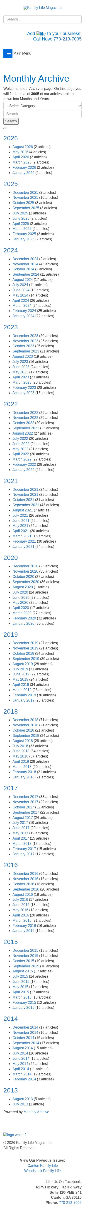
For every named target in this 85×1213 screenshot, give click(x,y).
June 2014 (21, 1058)
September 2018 (26, 735)
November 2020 (25, 571)
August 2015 (23, 971)
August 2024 (23, 280)
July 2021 (20, 515)
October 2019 (23, 653)
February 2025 (24, 234)
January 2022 (23, 470)
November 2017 (25, 802)
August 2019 (23, 664)
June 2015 (21, 982)
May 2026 (20, 152)
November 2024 (25, 264)
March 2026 (22, 162)
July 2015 (20, 976)
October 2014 (23, 1038)
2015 (10, 941)
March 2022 (22, 459)
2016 (10, 864)
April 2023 (21, 377)
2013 (10, 1090)
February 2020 (24, 618)
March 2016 (22, 920)
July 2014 (20, 1053)
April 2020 (21, 608)
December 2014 (25, 1027)
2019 (10, 634)
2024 (10, 250)
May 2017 (20, 833)
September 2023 (26, 351)
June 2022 (21, 444)
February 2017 (24, 849)
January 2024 (23, 316)
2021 (10, 480)
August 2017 (23, 818)
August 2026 (23, 147)
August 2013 (23, 1099)
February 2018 (24, 772)
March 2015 (22, 997)
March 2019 (22, 690)
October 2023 (23, 346)
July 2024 (20, 285)
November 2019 (25, 648)
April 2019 (21, 685)
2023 (10, 327)
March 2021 (22, 536)
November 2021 (25, 494)
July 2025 (20, 213)
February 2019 (24, 695)
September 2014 (26, 1043)
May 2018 (20, 756)
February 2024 (24, 311)
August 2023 (23, 356)
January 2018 (23, 777)
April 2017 (21, 838)
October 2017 (23, 807)
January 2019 (23, 700)
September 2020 (26, 582)
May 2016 (20, 910)
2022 (10, 404)
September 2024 (26, 274)
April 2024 (21, 300)
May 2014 (20, 1064)
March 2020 (22, 613)
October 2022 (23, 423)
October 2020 (23, 577)
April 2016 (21, 915)
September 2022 (26, 428)
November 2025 (25, 197)
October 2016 (23, 884)
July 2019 (20, 669)
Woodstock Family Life (42, 1171)
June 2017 (21, 828)
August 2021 (23, 510)
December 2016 (25, 874)
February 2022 (24, 464)
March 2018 (22, 767)
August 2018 (23, 741)
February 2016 (24, 926)
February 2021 (24, 541)
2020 (10, 557)
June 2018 (21, 751)
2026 (10, 138)
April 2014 (21, 1069)
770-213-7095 (67, 38)
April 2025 (21, 224)
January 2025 (23, 239)
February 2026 (24, 167)
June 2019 (21, 674)
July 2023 (20, 362)
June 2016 (21, 905)
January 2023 (23, 393)
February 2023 (24, 388)
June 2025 (21, 218)
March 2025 (22, 229)
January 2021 (23, 547)
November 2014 (25, 1032)
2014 (10, 1018)
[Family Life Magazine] (43, 8)
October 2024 (23, 269)
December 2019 (25, 643)
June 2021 (21, 521)
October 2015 (23, 961)
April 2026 (21, 157)
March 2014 (22, 1074)
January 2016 (23, 931)
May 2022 (20, 449)
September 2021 (26, 505)
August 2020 (23, 587)
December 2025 (25, 192)
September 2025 (26, 208)
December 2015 (25, 950)
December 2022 (25, 413)
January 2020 (23, 623)
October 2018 (23, 730)
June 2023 (21, 367)
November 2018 (25, 725)
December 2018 (25, 720)
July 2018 (20, 746)
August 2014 (23, 1048)
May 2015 (20, 987)
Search (11, 121)
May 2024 (20, 295)
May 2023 (20, 372)
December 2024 (25, 259)
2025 (10, 183)
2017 (10, 788)
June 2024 (21, 290)
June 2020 (21, 597)
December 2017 (25, 797)
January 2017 (23, 854)
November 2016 (25, 879)
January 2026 (23, 173)
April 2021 (21, 531)
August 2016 (23, 894)
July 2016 (20, 899)
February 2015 (24, 1002)
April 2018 (21, 761)
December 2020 (25, 566)
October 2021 (23, 500)
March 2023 (22, 382)
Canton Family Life (42, 1166)
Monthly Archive (36, 1112)
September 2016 (26, 889)
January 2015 (23, 1007)
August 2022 (23, 433)
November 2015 (25, 956)
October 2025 (23, 203)
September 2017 (26, 812)
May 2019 (20, 679)
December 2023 (25, 336)
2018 (10, 711)
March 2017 (22, 844)
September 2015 (26, 966)
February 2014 (24, 1079)
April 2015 (21, 992)
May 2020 (20, 602)
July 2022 (20, 438)
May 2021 (20, 526)
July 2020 (20, 592)
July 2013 (20, 1104)
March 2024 (22, 305)
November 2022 (25, 418)
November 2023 (25, 341)
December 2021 (25, 489)
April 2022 (21, 454)
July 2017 (20, 823)
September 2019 (26, 659)
